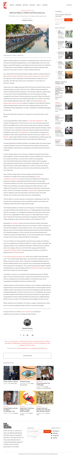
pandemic (23, 345)
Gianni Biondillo (22, 348)
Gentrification (40, 341)
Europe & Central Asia (27, 10)
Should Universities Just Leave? (59, 118)
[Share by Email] (27, 335)
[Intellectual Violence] (69, 142)
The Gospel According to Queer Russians (59, 131)
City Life (42, 76)
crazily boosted (32, 190)
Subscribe (68, 19)
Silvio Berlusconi (42, 348)
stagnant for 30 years (10, 250)
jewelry (5, 103)
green (14, 103)
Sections (25, 5)
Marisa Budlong (47, 388)
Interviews (18, 5)
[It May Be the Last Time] (69, 105)
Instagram (55, 431)
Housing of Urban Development (36, 343)
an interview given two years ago (15, 256)
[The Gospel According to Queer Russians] (69, 130)
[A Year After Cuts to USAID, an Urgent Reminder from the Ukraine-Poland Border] (69, 89)
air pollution (14, 223)
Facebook (55, 435)
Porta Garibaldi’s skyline (30, 76)
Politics (28, 345)
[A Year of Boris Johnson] (12, 373)
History (47, 341)
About (38, 5)
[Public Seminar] (6, 5)
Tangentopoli (23, 132)
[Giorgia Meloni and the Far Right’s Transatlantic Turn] (12, 398)
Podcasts (32, 5)
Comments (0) (27, 355)
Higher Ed (57, 115)
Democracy (31, 341)
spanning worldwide (17, 252)
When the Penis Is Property (60, 73)
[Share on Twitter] (23, 335)
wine (44, 101)
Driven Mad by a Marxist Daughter (61, 42)
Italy (48, 343)
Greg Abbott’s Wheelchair (61, 32)
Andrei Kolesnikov (60, 145)
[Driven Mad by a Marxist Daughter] (69, 44)
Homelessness (15, 343)
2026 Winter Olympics (37, 268)
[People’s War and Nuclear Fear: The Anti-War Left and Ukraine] (45, 398)
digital (40, 101)
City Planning (23, 341)
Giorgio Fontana (27, 20)
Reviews (12, 5)
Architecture (15, 341)
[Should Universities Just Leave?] (69, 118)
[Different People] (28, 373)
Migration (39, 381)
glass (10, 103)
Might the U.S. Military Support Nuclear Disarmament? (27, 410)
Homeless (8, 343)
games (18, 103)
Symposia (44, 5)
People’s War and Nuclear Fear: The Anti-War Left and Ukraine (43, 410)
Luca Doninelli (32, 348)
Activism (57, 86)
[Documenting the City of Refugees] (45, 373)
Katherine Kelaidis (60, 135)
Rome (33, 345)
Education (58, 139)
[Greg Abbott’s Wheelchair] (69, 34)
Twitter (54, 437)
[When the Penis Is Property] (69, 74)
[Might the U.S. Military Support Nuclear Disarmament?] (28, 398)
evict (30, 210)
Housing (23, 343)
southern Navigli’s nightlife (14, 76)
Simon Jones (14, 383)
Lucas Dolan (15, 413)
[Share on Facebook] (20, 335)
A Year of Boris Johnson (10, 381)
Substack (57, 24)
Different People (25, 381)
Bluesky (55, 433)
